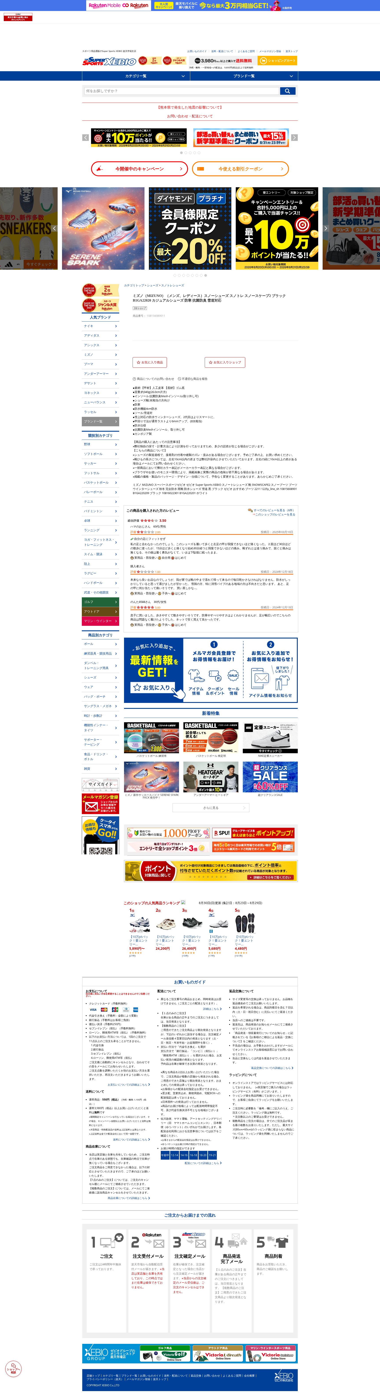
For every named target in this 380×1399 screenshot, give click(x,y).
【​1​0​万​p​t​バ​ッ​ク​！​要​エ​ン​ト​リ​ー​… (138, 940)
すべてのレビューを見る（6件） (274, 510)
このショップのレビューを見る (275, 514)
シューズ (152, 285)
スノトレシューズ (172, 285)
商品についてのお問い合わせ (155, 378)
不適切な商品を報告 (195, 378)
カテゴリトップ (134, 285)
